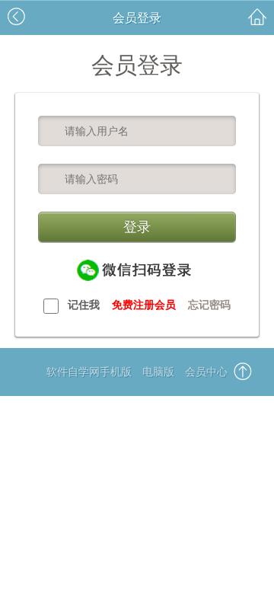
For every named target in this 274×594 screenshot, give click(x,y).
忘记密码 (209, 305)
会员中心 (206, 372)
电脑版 (158, 372)
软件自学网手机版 (89, 372)
